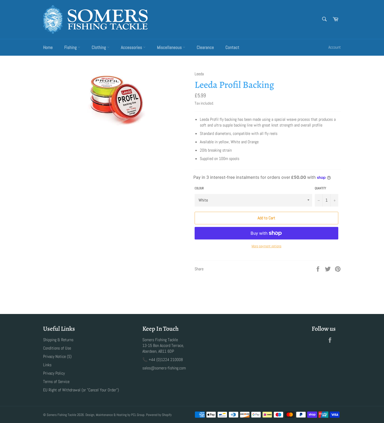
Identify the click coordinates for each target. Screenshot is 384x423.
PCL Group (137, 415)
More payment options (266, 246)
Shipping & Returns (58, 339)
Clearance (205, 47)
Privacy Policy (54, 373)
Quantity (320, 188)
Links (47, 365)
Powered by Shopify (159, 415)
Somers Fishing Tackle (61, 415)
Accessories (132, 47)
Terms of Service (56, 381)
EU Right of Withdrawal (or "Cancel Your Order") (81, 390)
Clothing (99, 47)
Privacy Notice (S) (57, 356)
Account (334, 47)
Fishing (71, 47)
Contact (232, 47)
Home (48, 47)
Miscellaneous (170, 47)
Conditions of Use (57, 348)
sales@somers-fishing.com (164, 368)
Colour (199, 188)
